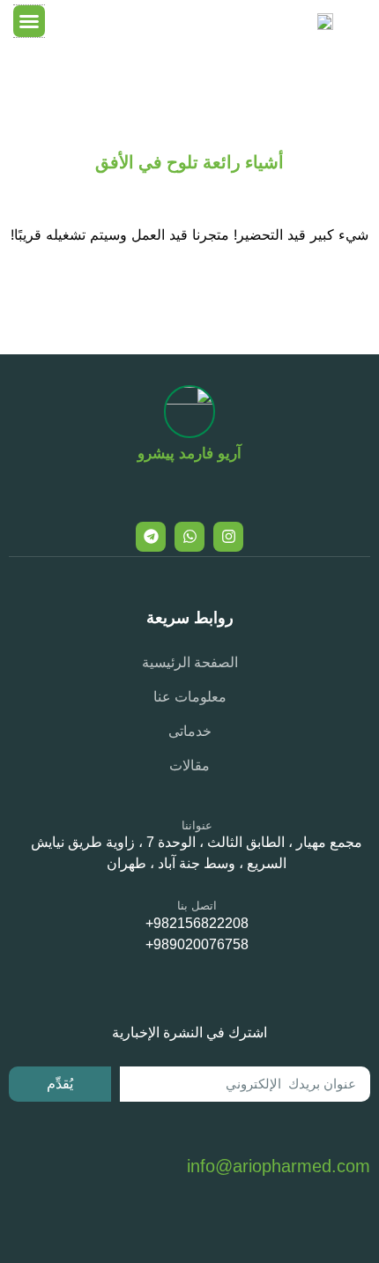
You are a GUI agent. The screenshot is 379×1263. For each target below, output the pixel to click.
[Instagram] (228, 537)
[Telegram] (151, 537)
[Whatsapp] (189, 537)
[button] (29, 21)
